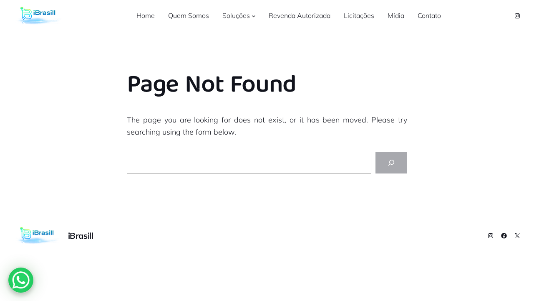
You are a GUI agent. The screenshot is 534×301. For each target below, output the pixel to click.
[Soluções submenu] (254, 16)
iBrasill (80, 235)
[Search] (391, 162)
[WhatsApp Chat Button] (20, 280)
